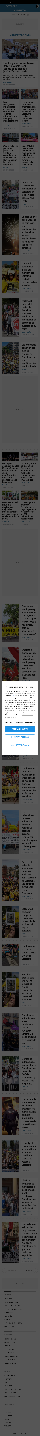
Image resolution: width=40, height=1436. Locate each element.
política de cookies (27, 715)
